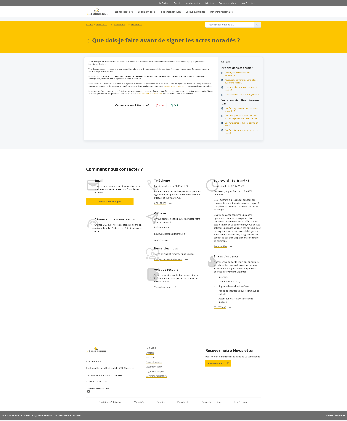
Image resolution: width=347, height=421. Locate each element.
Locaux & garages (195, 11)
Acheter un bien (122, 24)
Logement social (147, 11)
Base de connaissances (108, 24)
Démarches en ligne (227, 3)
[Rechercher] (257, 25)
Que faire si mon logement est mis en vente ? (241, 124)
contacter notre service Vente (150, 93)
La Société (163, 3)
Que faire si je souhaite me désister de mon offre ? (242, 109)
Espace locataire (124, 11)
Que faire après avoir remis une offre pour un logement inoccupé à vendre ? (241, 117)
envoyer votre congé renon (175, 86)
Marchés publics (193, 3)
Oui (176, 105)
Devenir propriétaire (221, 11)
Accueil (89, 24)
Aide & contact (248, 3)
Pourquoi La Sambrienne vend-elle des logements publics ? (241, 81)
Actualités (209, 3)
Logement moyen (171, 11)
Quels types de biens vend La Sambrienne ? (237, 74)
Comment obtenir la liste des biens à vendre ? (241, 88)
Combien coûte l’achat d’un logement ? (242, 94)
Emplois (177, 3)
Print (227, 61)
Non (161, 105)
